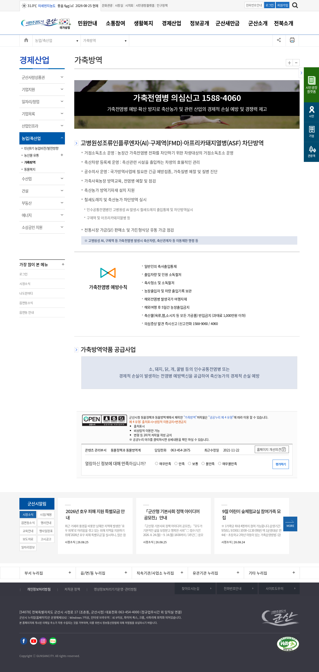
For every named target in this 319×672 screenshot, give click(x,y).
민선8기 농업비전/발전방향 (41, 148)
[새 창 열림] (104, 420)
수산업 (28, 180)
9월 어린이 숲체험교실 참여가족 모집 (251, 514)
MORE (290, 526)
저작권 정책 (72, 589)
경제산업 (171, 23)
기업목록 (30, 115)
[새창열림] (64, 24)
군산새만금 (228, 23)
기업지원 (30, 91)
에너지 (28, 217)
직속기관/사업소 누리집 (155, 573)
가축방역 (89, 40)
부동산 (28, 204)
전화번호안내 (254, 5)
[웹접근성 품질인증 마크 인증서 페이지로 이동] (288, 645)
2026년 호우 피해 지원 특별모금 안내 (95, 514)
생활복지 (143, 23)
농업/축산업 (43, 40)
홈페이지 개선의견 (269, 449)
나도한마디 (26, 293)
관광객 (311, 156)
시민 (311, 116)
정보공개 (199, 23)
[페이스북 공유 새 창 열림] (23, 641)
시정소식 (24, 283)
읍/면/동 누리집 (93, 573)
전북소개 (283, 23)
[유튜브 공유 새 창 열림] (33, 641)
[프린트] (292, 40)
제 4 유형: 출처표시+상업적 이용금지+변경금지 (157, 421)
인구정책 (162, 5)
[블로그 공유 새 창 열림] (53, 641)
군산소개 (257, 23)
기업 (311, 136)
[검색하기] (295, 6)
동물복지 (29, 169)
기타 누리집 (258, 573)
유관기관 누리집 (205, 573)
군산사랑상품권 (35, 79)
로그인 (270, 5)
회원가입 (282, 5)
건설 (26, 192)
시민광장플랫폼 (145, 5)
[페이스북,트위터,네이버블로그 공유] (279, 40)
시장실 (119, 5)
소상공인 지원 (33, 229)
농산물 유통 (31, 155)
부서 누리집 (34, 573)
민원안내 (87, 23)
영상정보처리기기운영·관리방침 (115, 589)
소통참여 (115, 23)
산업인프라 (31, 127)
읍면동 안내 (26, 312)
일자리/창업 (32, 103)
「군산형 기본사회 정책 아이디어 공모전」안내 (171, 514)
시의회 (129, 5)
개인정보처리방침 (38, 589)
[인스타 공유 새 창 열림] (43, 641)
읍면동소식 (26, 302)
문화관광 (107, 5)
